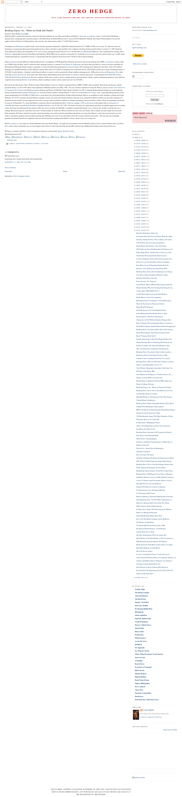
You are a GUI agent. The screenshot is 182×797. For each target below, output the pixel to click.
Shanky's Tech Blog (142, 602)
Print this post (12, 140)
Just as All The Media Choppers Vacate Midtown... (153, 519)
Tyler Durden (148, 710)
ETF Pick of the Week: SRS (145, 371)
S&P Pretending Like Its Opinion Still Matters (151, 541)
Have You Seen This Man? (145, 455)
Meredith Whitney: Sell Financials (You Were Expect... (154, 397)
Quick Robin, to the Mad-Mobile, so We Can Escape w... (155, 538)
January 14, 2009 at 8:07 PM (18, 162)
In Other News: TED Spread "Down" (148, 422)
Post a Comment (10, 167)
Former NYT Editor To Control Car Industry (151, 487)
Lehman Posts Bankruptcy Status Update (150, 406)
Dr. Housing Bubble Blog (143, 609)
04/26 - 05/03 (140, 182)
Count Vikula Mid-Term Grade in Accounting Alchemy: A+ (156, 557)
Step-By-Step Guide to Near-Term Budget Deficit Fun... (154, 339)
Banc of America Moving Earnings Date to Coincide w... (155, 323)
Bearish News (139, 664)
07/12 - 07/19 (140, 147)
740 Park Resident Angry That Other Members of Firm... (155, 416)
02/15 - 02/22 (140, 214)
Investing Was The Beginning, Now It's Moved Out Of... (154, 570)
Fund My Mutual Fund (143, 618)
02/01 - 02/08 (140, 221)
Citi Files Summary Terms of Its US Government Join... (154, 259)
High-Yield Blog (140, 677)
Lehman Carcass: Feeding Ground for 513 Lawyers (153, 358)
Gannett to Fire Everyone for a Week (148, 413)
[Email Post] (7, 143)
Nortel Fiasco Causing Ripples (146, 439)
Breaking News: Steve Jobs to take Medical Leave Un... (154, 390)
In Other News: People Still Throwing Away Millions (154, 509)
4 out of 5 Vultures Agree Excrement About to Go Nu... (154, 480)
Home (65, 171)
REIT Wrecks (139, 670)
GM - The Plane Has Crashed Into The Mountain (152, 349)
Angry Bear (139, 690)
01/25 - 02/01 (140, 224)
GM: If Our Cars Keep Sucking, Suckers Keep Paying (154, 461)
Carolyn (20, 90)
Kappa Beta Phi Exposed (144, 307)
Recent (142, 113)
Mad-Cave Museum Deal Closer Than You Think (152, 503)
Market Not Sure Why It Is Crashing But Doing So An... (154, 288)
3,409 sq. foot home (87, 103)
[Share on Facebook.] (55, 137)
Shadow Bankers (140, 673)
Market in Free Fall (142, 445)
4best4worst (139, 696)
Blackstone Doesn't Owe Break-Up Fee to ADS (151, 355)
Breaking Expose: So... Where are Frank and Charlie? (29, 30)
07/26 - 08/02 (140, 140)
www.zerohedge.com (150, 30)
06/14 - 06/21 (140, 159)
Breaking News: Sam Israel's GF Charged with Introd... (154, 432)
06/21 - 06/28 (140, 156)
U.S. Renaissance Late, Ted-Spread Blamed (150, 490)
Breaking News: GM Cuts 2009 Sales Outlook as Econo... (155, 361)
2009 (136, 137)
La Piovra (44, 143)
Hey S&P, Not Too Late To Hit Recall (148, 483)
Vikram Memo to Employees (145, 400)
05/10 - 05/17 (140, 176)
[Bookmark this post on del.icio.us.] (28, 137)
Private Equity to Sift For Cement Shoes (149, 316)
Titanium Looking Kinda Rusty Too (148, 564)
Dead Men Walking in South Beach (148, 548)
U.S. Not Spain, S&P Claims (145, 493)
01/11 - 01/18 (140, 230)
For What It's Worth (142, 651)
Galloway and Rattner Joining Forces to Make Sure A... (154, 442)
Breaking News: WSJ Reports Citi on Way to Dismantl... (154, 474)
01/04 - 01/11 (140, 577)
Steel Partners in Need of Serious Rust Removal (152, 567)
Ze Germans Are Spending (145, 522)
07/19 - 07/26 (140, 143)
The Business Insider (142, 592)
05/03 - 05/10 (140, 179)
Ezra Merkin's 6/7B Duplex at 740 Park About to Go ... (154, 374)
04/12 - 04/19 (140, 188)
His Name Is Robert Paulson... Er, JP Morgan (151, 528)
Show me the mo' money (144, 551)
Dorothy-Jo (69, 74)
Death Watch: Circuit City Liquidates (148, 297)
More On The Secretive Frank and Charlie (150, 304)
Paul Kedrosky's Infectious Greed (146, 699)
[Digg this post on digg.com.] (8, 137)
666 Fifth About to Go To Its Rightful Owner (151, 310)
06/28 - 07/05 (140, 153)
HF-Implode (139, 612)
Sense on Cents (140, 657)
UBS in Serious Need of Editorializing (149, 506)
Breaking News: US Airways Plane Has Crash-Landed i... (155, 329)
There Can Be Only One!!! (145, 573)
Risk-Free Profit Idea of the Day (146, 278)
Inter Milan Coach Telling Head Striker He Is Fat (152, 265)
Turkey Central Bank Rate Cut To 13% (149, 365)
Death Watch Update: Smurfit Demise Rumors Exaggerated (155, 326)
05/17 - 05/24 (140, 172)
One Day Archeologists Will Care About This (151, 535)
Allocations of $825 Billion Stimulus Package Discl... (154, 320)
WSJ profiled (87, 51)
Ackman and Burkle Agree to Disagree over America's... (154, 561)
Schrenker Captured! (143, 451)
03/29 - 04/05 (140, 195)
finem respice (139, 631)
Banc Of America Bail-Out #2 (146, 336)
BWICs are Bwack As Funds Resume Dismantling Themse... (156, 410)
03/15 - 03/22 (140, 201)
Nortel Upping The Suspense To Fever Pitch (151, 467)
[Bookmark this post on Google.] (64, 137)
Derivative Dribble (141, 605)
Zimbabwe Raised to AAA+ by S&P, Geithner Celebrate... (155, 477)
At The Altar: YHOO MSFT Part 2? (147, 291)
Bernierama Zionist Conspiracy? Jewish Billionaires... (154, 300)
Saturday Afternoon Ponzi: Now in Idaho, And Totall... (154, 239)
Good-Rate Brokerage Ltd (30, 92)
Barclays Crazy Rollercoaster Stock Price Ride (151, 268)
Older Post (121, 171)
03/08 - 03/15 (140, 204)
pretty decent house (19, 74)
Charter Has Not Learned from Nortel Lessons (151, 255)
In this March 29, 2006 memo (71, 64)
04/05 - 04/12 (140, 192)
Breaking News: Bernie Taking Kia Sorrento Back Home (155, 403)
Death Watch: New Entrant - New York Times (151, 246)
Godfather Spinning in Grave (27, 143)
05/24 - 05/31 (140, 169)
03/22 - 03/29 (140, 198)
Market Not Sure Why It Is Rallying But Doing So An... (154, 342)
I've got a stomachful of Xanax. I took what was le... (153, 554)
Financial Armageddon (143, 693)
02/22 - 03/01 (140, 211)
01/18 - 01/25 (140, 227)
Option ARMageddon (142, 683)
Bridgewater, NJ (112, 72)
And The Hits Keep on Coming (146, 394)
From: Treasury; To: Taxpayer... (146, 281)
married (13, 62)
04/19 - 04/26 (140, 185)
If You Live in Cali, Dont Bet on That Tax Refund (152, 262)
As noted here (109, 62)
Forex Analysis (140, 686)
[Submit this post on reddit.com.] (37, 137)
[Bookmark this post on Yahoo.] (72, 137)
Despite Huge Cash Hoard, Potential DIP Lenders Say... (154, 381)
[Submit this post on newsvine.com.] (46, 137)
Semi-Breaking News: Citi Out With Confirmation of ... (154, 500)
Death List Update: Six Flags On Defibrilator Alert (153, 345)
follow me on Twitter (170, 730)
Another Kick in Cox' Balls (145, 532)
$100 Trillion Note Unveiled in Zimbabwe (150, 243)
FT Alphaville (140, 647)
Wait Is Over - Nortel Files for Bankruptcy (150, 448)
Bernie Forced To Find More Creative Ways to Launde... (155, 545)
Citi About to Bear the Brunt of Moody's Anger (152, 275)
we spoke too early (16, 123)
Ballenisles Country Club (91, 92)
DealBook (138, 644)
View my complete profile (151, 717)
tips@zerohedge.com (139, 47)
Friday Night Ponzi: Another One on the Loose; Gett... (154, 252)
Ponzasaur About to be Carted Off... (148, 419)
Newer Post (8, 171)
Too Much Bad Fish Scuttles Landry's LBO (150, 525)
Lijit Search (136, 37)
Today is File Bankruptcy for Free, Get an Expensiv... (153, 426)
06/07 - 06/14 (140, 163)
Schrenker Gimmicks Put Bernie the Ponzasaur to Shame (155, 458)
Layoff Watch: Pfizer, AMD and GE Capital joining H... (154, 284)
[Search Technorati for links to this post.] (81, 137)
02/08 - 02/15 (140, 217)
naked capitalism (141, 615)
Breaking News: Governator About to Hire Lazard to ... (154, 352)
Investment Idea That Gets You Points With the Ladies (154, 236)
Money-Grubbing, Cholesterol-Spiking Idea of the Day (154, 496)
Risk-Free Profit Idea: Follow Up (147, 233)
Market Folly (139, 628)
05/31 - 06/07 (140, 166)
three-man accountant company (90, 36)
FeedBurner (159, 104)
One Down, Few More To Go (145, 429)
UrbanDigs (139, 660)
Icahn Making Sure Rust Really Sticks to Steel (151, 313)
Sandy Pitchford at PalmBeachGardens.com (39, 105)
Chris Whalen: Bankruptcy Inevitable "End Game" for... (154, 368)
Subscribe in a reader (140, 64)
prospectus (71, 67)
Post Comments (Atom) (21, 176)
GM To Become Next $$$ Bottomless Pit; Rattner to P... (154, 249)
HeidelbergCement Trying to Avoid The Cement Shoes (154, 471)
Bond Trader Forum (142, 680)
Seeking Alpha (140, 589)
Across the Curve (141, 641)
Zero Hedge (91, 11)
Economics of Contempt (143, 667)
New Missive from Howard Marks (147, 435)
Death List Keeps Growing (145, 384)
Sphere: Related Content (66, 131)
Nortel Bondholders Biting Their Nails (149, 516)
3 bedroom (69, 103)
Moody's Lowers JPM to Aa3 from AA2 (149, 378)
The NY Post (16, 98)
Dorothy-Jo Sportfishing (29, 80)
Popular (149, 113)
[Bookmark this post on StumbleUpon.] (17, 137)
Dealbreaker (139, 634)
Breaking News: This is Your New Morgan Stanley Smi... (155, 464)
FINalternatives (140, 638)
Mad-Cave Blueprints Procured (146, 512)
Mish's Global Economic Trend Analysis (149, 654)
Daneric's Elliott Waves (143, 625)
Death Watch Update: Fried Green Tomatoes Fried (152, 333)
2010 (136, 134)
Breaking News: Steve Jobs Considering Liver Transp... (154, 272)
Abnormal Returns (141, 596)
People (135, 113)
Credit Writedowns (141, 621)
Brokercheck (20, 46)
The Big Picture (140, 599)
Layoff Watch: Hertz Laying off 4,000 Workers (151, 294)
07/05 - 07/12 (140, 150)
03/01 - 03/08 (140, 208)
